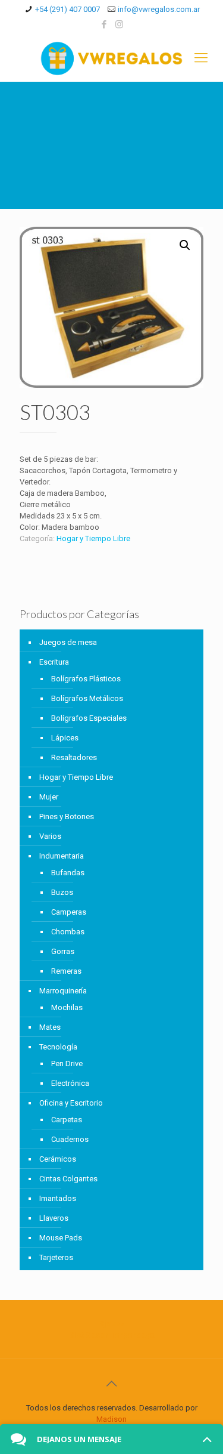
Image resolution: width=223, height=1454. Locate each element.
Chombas (67, 931)
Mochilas (67, 1007)
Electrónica (70, 1083)
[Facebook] (104, 24)
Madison (111, 1419)
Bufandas (67, 872)
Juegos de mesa (68, 642)
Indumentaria (61, 855)
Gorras (62, 951)
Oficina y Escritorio (71, 1102)
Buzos (62, 892)
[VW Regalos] (111, 58)
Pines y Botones (66, 816)
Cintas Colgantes (68, 1178)
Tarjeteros (56, 1257)
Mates (50, 1027)
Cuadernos (70, 1139)
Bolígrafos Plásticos (86, 678)
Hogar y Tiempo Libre (93, 538)
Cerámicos (57, 1158)
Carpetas (66, 1119)
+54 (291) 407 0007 (67, 9)
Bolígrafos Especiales (89, 718)
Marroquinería (63, 990)
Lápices (64, 737)
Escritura (54, 661)
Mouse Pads (60, 1237)
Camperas (68, 911)
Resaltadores (74, 757)
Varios (50, 836)
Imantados (57, 1198)
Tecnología (58, 1046)
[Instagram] (119, 24)
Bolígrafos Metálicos (87, 698)
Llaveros (53, 1218)
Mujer (48, 796)
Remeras (66, 971)
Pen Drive (67, 1063)
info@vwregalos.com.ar (159, 9)
